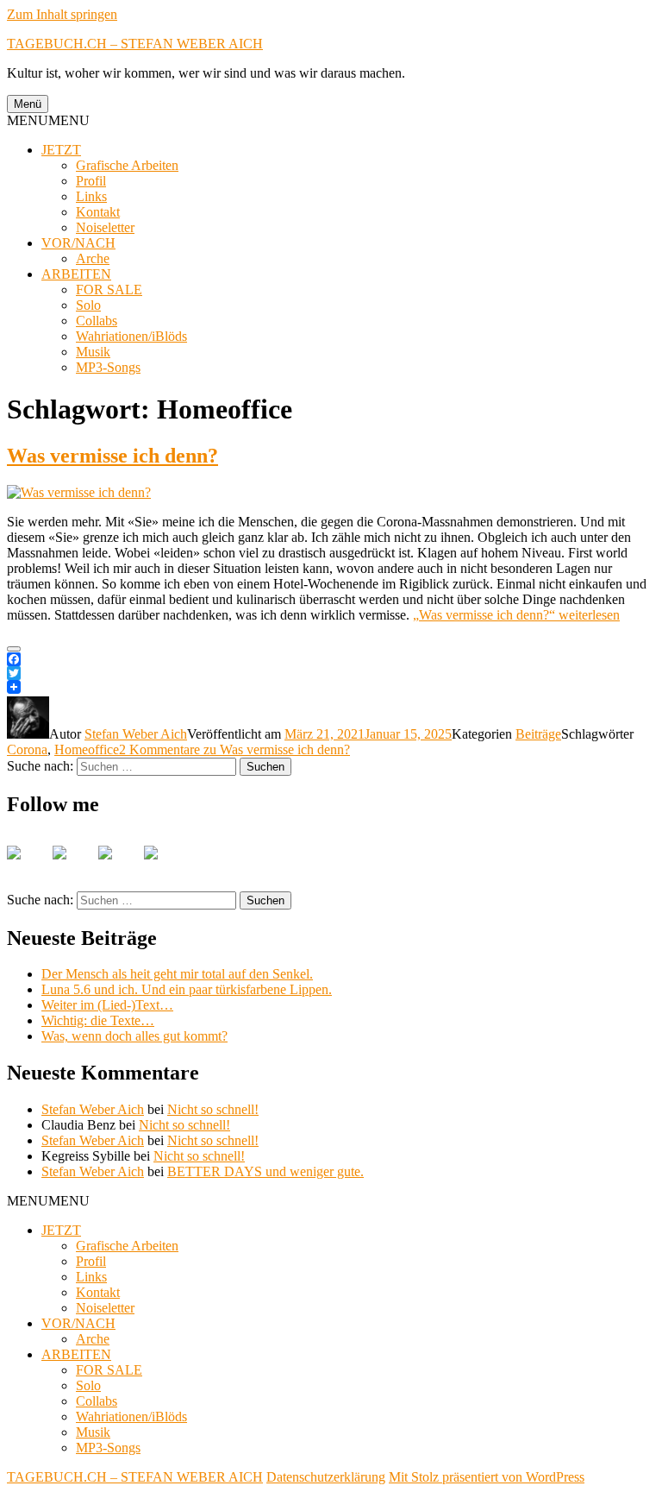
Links (91, 196)
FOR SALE (109, 289)
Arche (92, 258)
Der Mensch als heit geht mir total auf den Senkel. (177, 973)
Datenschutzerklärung (325, 1477)
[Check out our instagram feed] (164, 866)
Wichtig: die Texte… (97, 1020)
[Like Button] (14, 649)
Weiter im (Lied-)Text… (107, 1005)
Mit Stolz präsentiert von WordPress (486, 1477)
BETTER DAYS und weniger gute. (265, 1171)
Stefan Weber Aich (135, 734)
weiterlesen (516, 615)
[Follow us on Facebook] (27, 866)
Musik (93, 351)
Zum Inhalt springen (62, 14)
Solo (88, 305)
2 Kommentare (234, 749)
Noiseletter (105, 227)
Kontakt (98, 212)
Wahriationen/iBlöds (131, 336)
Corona (27, 749)
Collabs (96, 320)
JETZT (61, 149)
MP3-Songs (108, 367)
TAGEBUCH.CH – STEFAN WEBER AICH (135, 43)
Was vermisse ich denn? (112, 455)
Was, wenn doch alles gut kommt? (134, 1036)
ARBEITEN (76, 274)
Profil (91, 180)
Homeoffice (86, 749)
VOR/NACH (78, 243)
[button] (48, 120)
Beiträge (538, 734)
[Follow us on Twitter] (73, 866)
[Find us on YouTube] (119, 866)
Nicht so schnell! (213, 1109)
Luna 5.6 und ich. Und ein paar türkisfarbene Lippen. (186, 989)
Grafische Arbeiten (127, 165)
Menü (27, 104)
